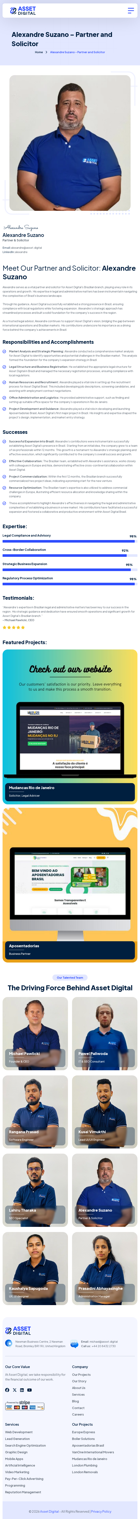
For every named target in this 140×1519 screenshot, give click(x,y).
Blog (75, 1401)
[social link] (7, 1389)
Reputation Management (23, 1492)
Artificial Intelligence (20, 1465)
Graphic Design (16, 1452)
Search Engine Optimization (25, 1445)
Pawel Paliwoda (93, 1053)
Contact (78, 1408)
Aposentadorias (24, 945)
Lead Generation (17, 1439)
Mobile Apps (14, 1459)
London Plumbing (84, 1465)
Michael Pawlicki (24, 1053)
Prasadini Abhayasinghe (101, 1288)
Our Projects (81, 1374)
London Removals (85, 1472)
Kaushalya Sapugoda (28, 1288)
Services (78, 1394)
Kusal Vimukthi (92, 1131)
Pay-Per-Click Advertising (24, 1479)
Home (39, 52)
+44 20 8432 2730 (104, 1346)
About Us (78, 1388)
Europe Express (83, 1432)
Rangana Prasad (24, 1131)
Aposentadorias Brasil (88, 1445)
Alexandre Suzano (95, 1210)
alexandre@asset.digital (26, 247)
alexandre (21, 252)
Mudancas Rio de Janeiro (31, 787)
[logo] (25, 10)
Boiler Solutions (83, 1439)
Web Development (19, 1432)
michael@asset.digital (104, 1341)
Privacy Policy (101, 1511)
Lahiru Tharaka (22, 1210)
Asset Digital (49, 1511)
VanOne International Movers (93, 1452)
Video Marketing (17, 1472)
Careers (78, 1414)
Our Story (79, 1381)
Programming (15, 1485)
